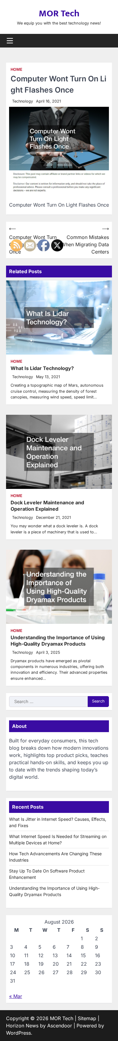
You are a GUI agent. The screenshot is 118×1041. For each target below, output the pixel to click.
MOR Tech (59, 13)
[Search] (107, 40)
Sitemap (87, 1018)
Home (16, 69)
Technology (22, 101)
